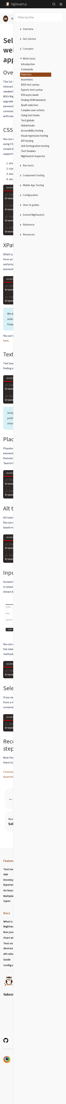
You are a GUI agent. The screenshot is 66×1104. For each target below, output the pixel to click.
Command (9, 772)
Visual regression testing (34, 136)
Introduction (28, 64)
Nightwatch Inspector (33, 156)
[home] (16, 4)
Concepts (28, 49)
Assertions (27, 80)
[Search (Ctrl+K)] (53, 4)
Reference (28, 225)
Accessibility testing (32, 131)
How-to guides (31, 205)
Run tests (28, 165)
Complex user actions (33, 110)
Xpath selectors (29, 105)
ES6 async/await (30, 95)
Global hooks (28, 125)
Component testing (34, 175)
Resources (29, 234)
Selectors (26, 74)
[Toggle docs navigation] (5, 18)
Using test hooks (30, 115)
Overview (28, 29)
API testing (27, 141)
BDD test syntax (30, 85)
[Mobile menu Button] (61, 4)
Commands (27, 69)
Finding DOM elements (33, 100)
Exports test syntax (32, 90)
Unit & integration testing (35, 146)
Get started (29, 39)
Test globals (27, 120)
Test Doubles (28, 151)
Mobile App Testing (33, 185)
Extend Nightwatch (33, 215)
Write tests (29, 59)
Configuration (30, 195)
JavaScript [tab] (11, 187)
